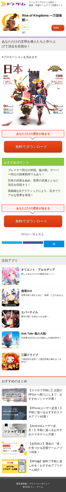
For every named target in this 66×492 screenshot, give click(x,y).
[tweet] (12, 242)
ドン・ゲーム (36, 486)
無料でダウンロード (31, 147)
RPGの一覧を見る (33, 234)
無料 (56, 28)
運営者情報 (21, 483)
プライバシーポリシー (39, 483)
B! (54, 244)
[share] (33, 242)
